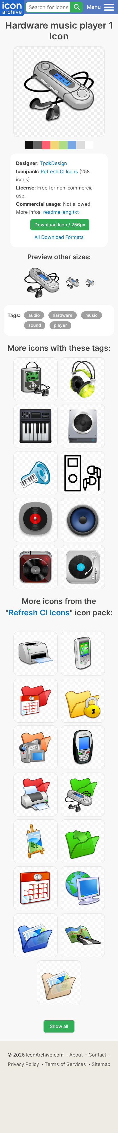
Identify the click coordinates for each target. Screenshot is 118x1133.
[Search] (76, 7)
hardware (62, 315)
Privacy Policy (23, 1064)
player (60, 325)
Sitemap (101, 1064)
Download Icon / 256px (59, 224)
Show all (59, 1026)
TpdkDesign (53, 163)
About (76, 1055)
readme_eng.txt (61, 212)
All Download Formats (59, 237)
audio (34, 315)
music (91, 315)
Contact (97, 1055)
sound (34, 325)
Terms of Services (65, 1064)
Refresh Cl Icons (59, 171)
